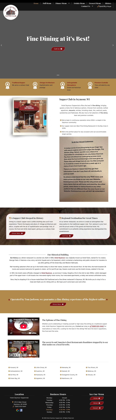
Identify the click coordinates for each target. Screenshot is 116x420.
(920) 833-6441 (105, 6)
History (108, 3)
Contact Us (85, 6)
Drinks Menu (79, 3)
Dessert (95, 408)
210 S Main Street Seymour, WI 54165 (20, 403)
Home (36, 3)
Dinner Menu (61, 3)
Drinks (96, 398)
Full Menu (47, 3)
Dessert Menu (95, 3)
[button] (2, 45)
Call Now (65, 236)
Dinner (95, 403)
